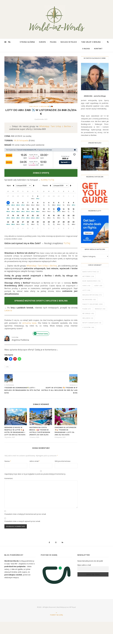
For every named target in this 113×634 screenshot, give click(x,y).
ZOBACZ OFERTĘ (41, 172)
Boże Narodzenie (92, 281)
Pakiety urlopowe (93, 304)
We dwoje (88, 313)
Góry (98, 285)
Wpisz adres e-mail (84, 565)
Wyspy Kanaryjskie (92, 323)
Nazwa (7, 461)
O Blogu (86, 49)
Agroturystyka (91, 271)
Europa (42, 42)
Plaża (87, 309)
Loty (7, 367)
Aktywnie (88, 276)
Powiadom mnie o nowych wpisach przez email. (22, 521)
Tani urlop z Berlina (91, 42)
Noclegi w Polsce (69, 42)
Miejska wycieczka (92, 295)
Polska (53, 42)
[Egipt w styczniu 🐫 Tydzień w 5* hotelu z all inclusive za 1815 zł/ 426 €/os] (73, 378)
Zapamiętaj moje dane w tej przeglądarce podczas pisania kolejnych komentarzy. (35, 474)
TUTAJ (67, 243)
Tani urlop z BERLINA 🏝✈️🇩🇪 (41, 106)
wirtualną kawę (29, 323)
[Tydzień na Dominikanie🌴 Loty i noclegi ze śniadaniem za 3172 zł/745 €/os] (8, 378)
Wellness (88, 318)
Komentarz (8, 478)
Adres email (35, 461)
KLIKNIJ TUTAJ (47, 179)
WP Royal (72, 607)
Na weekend (89, 299)
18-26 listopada (20, 140)
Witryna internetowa (62, 461)
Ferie (86, 285)
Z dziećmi (88, 327)
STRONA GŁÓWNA (27, 42)
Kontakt (98, 49)
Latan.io (8, 310)
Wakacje (100, 309)
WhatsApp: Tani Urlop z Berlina (55, 126)
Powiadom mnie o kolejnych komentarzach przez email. (25, 514)
